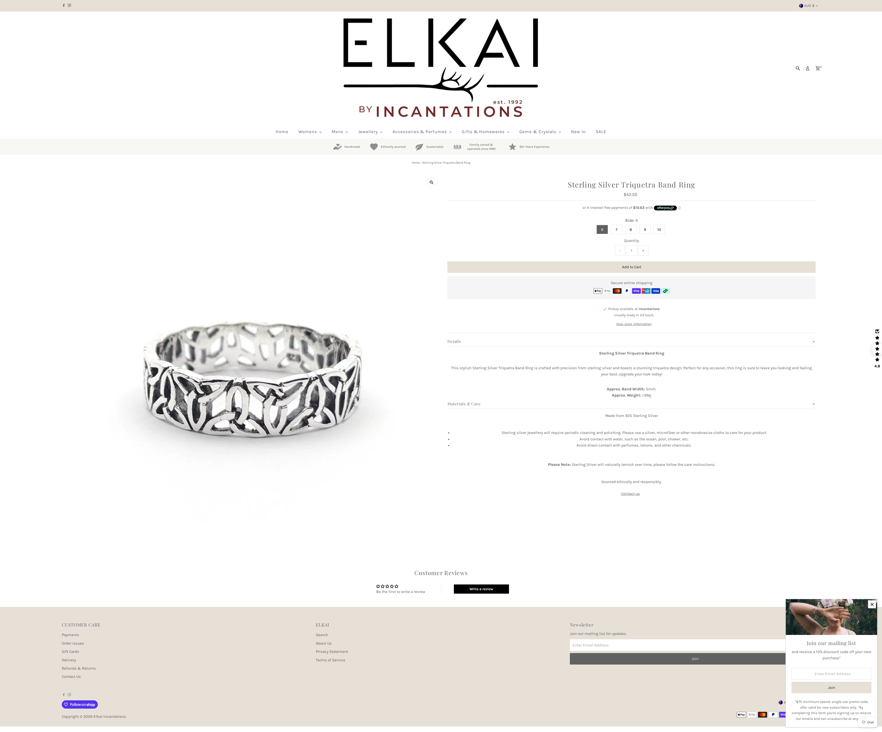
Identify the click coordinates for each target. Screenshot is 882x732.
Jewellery (368, 131)
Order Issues (73, 643)
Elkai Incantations (109, 716)
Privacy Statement (332, 651)
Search (322, 634)
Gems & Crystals (538, 131)
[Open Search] (798, 68)
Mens (338, 131)
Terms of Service (330, 660)
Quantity (631, 240)
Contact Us (71, 676)
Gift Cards (70, 651)
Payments (70, 634)
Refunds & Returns (79, 668)
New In (578, 131)
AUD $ (809, 5)
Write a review (481, 589)
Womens (308, 131)
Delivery (69, 660)
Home (282, 131)
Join (695, 658)
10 (659, 229)
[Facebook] (64, 5)
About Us (324, 643)
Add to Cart (631, 267)
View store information (634, 324)
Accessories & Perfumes (420, 131)
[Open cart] (817, 68)
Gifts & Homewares (484, 131)
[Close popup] (872, 604)
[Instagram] (69, 5)
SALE (601, 131)
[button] (877, 349)
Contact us (630, 494)
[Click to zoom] (432, 182)
